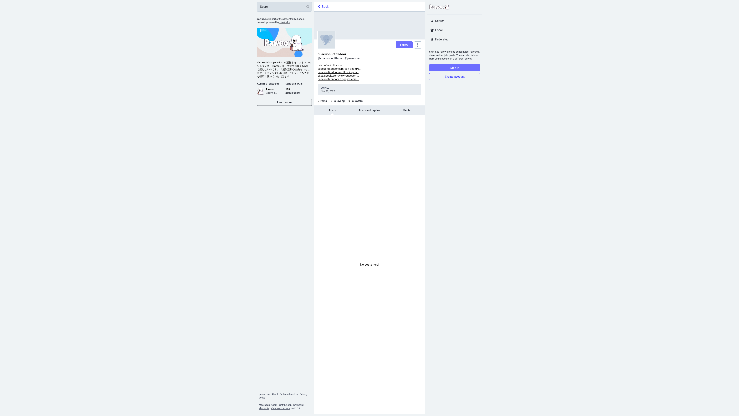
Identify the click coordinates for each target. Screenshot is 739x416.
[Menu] (417, 45)
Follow (404, 44)
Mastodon (284, 22)
